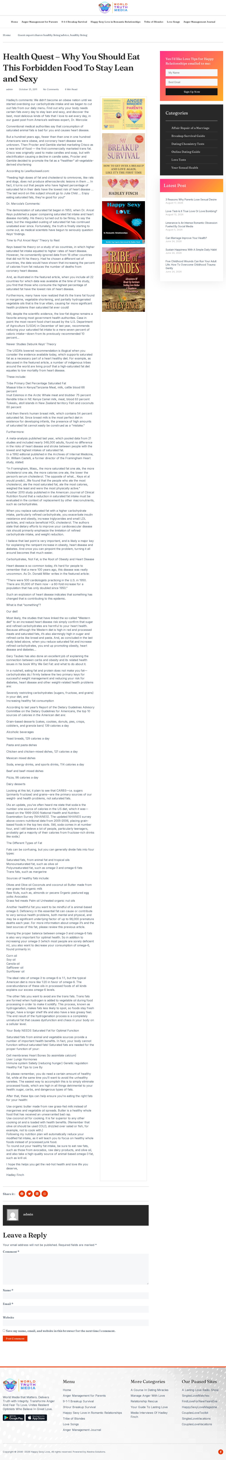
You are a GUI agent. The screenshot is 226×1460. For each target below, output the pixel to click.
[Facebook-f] (220, 1451)
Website (8, 1317)
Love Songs (173, 21)
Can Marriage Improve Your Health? (186, 237)
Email (8, 1304)
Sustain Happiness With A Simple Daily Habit (191, 249)
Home (14, 21)
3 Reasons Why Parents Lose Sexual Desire (191, 199)
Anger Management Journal (199, 21)
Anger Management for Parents (40, 21)
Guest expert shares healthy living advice (43, 35)
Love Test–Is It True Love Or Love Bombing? (191, 211)
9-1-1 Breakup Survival (74, 21)
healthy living (78, 35)
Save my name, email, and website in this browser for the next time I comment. (60, 1331)
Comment (11, 1251)
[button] (22, 1194)
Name (8, 1290)
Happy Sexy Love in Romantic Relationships (116, 21)
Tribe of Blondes (153, 21)
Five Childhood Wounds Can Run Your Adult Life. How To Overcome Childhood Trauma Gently (191, 265)
